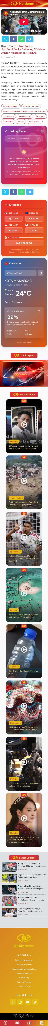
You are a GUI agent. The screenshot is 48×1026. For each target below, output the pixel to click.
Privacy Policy (24, 986)
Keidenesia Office (24, 973)
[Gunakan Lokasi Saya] (40, 273)
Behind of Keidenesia (24, 960)
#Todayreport (34, 121)
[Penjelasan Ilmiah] (39, 311)
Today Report (25, 46)
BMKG (29, 342)
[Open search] (41, 1023)
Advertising (24, 977)
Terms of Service (24, 982)
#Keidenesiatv (25, 116)
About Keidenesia (24, 964)
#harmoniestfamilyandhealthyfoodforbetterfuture (24, 111)
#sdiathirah (8, 121)
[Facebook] (13, 39)
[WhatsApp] (21, 39)
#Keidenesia (8, 116)
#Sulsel (21, 121)
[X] (5, 39)
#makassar (40, 116)
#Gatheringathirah (31, 106)
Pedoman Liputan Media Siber (24, 969)
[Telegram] (29, 39)
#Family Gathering (11, 106)
